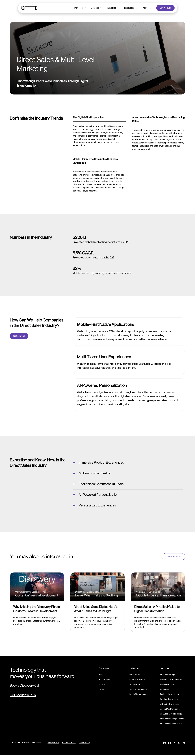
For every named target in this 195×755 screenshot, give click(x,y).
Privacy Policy (53, 743)
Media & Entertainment (139, 694)
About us (102, 675)
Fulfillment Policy (69, 743)
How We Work (104, 680)
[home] (29, 8)
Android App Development (170, 709)
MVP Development (167, 685)
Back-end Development (169, 694)
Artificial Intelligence (138, 689)
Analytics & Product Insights (171, 714)
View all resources (173, 557)
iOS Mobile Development (170, 704)
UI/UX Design (165, 689)
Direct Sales (134, 675)
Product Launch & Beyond (171, 724)
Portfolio (102, 685)
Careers (102, 689)
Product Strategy (167, 675)
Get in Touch (165, 8)
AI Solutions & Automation (171, 680)
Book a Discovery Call (24, 685)
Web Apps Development (169, 699)
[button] (80, 8)
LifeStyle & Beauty (137, 680)
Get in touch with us (23, 695)
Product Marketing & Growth (172, 719)
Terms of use (84, 743)
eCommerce (134, 685)
